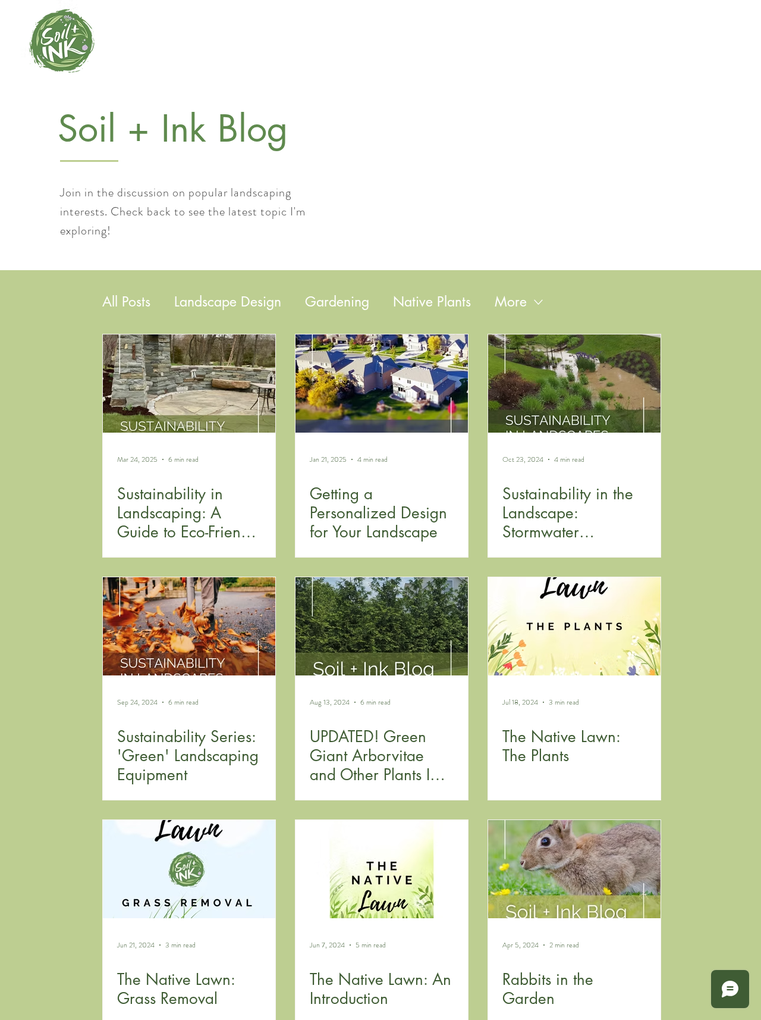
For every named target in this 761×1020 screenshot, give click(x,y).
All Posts (126, 301)
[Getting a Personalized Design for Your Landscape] (381, 383)
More (511, 301)
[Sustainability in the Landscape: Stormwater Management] (574, 383)
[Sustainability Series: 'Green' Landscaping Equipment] (189, 626)
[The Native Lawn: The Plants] (574, 626)
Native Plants (432, 301)
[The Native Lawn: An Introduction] (381, 869)
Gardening (337, 301)
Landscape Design (227, 301)
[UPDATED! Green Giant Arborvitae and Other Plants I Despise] (381, 626)
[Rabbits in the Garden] (574, 869)
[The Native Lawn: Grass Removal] (189, 869)
